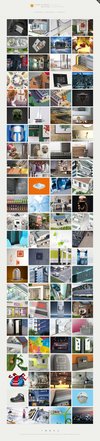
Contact (61, 12)
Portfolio (50, 12)
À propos (38, 12)
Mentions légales (57, 434)
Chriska (77, 434)
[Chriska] (47, 6)
